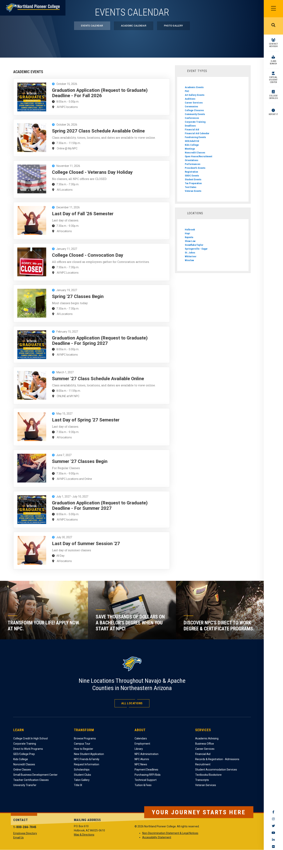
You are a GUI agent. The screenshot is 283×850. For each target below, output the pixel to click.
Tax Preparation (193, 183)
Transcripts (202, 779)
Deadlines (190, 125)
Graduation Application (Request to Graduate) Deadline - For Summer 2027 (100, 505)
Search (273, 26)
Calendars (141, 738)
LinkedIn (273, 839)
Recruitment (202, 764)
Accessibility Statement (156, 837)
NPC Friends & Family (86, 759)
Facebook (273, 812)
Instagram (273, 818)
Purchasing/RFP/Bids (148, 774)
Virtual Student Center (273, 80)
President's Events (195, 167)
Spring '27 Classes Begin (78, 296)
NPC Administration (146, 754)
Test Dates (190, 187)
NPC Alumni (142, 759)
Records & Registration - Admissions (217, 759)
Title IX (78, 785)
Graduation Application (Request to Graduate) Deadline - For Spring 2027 (100, 340)
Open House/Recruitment (198, 156)
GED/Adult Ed (192, 141)
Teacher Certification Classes (31, 779)
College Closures (194, 110)
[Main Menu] (273, 8)
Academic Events (194, 87)
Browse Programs (85, 738)
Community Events (195, 114)
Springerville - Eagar (196, 248)
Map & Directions (84, 834)
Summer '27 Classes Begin (79, 461)
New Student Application (89, 754)
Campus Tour (82, 743)
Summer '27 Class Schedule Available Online (98, 378)
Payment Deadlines (146, 769)
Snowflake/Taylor (194, 244)
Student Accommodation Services (216, 769)
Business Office (204, 743)
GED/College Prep (24, 754)
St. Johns (190, 252)
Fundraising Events (195, 137)
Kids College (192, 144)
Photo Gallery (173, 25)
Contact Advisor (273, 45)
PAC (187, 91)
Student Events (193, 179)
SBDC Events (192, 175)
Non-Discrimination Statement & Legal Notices (170, 833)
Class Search (273, 62)
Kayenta (189, 237)
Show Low (190, 241)
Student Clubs (82, 774)
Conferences (192, 118)
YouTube (273, 832)
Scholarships (82, 769)
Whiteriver (190, 256)
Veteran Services (205, 785)
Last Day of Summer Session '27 (86, 543)
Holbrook (190, 229)
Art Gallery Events (194, 95)
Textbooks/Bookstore (208, 774)
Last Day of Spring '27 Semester (86, 420)
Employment (142, 743)
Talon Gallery (82, 779)
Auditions (190, 98)
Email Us (18, 837)
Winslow (189, 260)
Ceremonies (191, 106)
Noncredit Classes (195, 152)
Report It (273, 114)
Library (139, 748)
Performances (192, 164)
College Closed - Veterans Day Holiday (92, 172)
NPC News (141, 764)
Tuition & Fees (143, 785)
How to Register (83, 748)
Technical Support (146, 779)
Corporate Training (195, 121)
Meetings (190, 148)
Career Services (194, 102)
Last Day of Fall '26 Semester (83, 213)
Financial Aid (192, 129)
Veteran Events (193, 191)
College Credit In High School (30, 738)
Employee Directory (25, 833)
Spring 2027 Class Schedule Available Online (98, 131)
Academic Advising (207, 738)
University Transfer (24, 785)
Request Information (86, 764)
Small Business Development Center (35, 774)
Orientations (191, 160)
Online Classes (22, 769)
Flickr (273, 846)
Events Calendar (92, 25)
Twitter (273, 825)
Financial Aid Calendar (197, 133)
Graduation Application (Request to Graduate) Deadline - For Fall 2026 (100, 93)
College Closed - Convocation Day (87, 255)
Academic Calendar (133, 25)
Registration (191, 171)
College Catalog (273, 96)
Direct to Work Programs (28, 748)
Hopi (187, 233)
